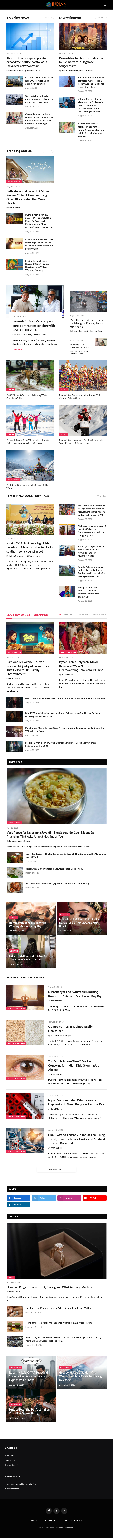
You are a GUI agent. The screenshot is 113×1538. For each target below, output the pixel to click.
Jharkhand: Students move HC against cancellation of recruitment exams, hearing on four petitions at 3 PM (91, 510)
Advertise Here (12, 1488)
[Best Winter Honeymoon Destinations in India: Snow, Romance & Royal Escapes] (83, 420)
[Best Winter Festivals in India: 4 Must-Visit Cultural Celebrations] (83, 375)
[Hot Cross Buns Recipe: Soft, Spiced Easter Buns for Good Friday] (15, 887)
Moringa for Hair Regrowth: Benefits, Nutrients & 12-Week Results (58, 1322)
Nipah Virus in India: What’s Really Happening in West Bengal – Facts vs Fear (76, 1102)
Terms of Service (12, 1465)
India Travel (13, 479)
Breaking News (17, 18)
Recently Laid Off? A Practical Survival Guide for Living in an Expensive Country (28, 1376)
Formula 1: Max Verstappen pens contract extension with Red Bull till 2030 (33, 325)
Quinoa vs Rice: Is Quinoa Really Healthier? (70, 1029)
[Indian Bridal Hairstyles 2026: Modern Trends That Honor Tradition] (31, 951)
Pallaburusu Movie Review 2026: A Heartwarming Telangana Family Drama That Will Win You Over (65, 729)
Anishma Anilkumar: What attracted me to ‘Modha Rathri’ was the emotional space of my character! (91, 82)
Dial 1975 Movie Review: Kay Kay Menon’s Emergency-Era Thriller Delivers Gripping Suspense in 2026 (62, 714)
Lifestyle (64, 914)
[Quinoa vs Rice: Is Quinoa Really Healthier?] (25, 1032)
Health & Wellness (16, 1009)
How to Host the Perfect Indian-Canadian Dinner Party (30, 1411)
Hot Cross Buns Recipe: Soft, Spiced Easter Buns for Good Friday (57, 883)
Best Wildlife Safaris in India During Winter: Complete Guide (27, 396)
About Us (9, 1455)
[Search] (105, 4)
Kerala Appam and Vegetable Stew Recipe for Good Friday (54, 868)
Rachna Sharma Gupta (19, 841)
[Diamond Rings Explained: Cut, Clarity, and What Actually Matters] (57, 1251)
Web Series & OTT (68, 652)
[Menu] (8, 4)
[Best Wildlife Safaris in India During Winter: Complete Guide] (30, 375)
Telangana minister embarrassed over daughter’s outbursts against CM (88, 592)
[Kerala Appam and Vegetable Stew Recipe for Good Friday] (15, 872)
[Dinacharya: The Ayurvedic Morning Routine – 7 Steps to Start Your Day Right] (25, 997)
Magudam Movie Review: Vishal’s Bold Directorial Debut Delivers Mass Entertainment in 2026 (60, 744)
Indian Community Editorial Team (24, 70)
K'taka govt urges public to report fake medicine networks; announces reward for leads (91, 551)
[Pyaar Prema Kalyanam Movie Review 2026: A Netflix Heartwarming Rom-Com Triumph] (83, 638)
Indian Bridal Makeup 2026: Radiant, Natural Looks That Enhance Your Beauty (80, 923)
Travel (11, 390)
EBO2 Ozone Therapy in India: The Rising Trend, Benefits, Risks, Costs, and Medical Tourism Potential (76, 1139)
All (60, 615)
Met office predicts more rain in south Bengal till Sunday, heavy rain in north (86, 323)
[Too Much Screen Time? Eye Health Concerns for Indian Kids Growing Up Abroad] (25, 1067)
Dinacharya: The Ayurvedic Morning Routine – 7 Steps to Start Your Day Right (76, 994)
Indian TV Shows (100, 615)
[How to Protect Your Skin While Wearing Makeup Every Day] (31, 918)
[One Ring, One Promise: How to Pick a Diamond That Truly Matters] (15, 1311)
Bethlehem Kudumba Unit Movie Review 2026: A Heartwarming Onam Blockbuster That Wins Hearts (27, 197)
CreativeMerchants (65, 1528)
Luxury (11, 1277)
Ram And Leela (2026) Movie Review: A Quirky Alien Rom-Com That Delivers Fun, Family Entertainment (28, 668)
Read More (17, 349)
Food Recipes (14, 823)
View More (102, 496)
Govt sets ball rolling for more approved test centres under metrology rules (39, 99)
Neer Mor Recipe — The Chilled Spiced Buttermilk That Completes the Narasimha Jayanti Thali (65, 855)
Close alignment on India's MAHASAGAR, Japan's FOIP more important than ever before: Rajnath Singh (39, 119)
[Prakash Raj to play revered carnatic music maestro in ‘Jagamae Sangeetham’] (83, 36)
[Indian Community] (56, 5)
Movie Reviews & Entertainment (28, 614)
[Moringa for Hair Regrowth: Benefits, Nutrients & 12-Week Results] (15, 1326)
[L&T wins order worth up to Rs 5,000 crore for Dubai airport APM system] (14, 81)
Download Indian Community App (20, 1484)
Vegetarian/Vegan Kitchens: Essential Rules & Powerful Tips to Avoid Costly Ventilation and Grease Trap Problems (63, 1339)
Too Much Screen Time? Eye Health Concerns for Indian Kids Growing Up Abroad (73, 1065)
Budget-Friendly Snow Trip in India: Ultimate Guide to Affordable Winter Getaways (27, 441)
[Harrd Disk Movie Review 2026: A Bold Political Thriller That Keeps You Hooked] (14, 702)
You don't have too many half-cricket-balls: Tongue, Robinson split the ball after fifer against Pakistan (92, 572)
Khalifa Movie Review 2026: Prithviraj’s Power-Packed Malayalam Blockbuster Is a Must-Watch (39, 244)
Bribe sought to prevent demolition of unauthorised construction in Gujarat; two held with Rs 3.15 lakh (80, 346)
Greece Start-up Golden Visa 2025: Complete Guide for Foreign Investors (81, 1376)
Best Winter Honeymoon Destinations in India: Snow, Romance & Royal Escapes (81, 441)
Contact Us (10, 1460)
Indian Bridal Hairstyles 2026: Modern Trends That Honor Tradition (31, 957)
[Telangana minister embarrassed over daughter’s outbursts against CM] (67, 591)
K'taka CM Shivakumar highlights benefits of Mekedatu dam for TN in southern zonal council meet (29, 547)
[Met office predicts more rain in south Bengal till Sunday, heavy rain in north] (88, 301)
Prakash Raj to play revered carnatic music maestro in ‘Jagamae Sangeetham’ (82, 62)
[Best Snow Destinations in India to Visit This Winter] (30, 465)
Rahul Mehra (14, 208)
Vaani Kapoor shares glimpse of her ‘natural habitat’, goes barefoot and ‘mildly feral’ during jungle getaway (91, 129)
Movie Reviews (14, 181)
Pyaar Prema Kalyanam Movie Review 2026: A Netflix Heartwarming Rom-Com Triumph (81, 666)
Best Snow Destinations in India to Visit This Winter (27, 486)
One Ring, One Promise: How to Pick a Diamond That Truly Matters (58, 1308)
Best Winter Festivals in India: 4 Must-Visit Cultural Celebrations (80, 396)
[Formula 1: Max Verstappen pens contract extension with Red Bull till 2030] (35, 301)
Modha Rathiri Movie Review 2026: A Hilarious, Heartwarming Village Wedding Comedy (38, 266)
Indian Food (15, 762)
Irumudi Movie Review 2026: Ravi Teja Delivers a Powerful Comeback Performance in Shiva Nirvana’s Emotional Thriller (39, 221)
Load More (55, 1169)
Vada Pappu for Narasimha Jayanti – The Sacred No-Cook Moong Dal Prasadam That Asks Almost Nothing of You (51, 834)
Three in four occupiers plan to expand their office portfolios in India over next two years (26, 62)
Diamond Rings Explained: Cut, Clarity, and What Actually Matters (49, 1287)
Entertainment (69, 615)
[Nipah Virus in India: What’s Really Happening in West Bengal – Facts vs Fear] (25, 1106)
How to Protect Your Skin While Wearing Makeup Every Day (27, 924)
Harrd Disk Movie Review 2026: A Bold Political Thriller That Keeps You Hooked (65, 698)
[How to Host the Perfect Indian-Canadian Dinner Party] (31, 1405)
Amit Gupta (14, 678)
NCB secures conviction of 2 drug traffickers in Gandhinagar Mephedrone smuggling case (92, 531)
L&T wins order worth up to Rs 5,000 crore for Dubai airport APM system (39, 80)
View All (48, 17)
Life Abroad (15, 1367)
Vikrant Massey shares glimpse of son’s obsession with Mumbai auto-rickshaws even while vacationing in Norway (91, 105)
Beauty (13, 917)
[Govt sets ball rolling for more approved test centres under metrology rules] (14, 99)
